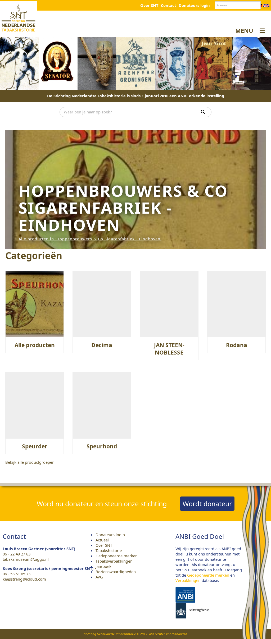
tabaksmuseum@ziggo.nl (26, 559)
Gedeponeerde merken (117, 555)
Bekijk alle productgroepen (30, 462)
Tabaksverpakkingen (114, 561)
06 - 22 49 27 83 (16, 554)
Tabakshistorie (109, 550)
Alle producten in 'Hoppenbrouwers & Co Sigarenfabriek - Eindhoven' (90, 238)
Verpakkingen (188, 580)
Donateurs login (194, 5)
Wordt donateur (207, 503)
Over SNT (149, 5)
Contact (168, 5)
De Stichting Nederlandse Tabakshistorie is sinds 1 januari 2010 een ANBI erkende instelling (135, 95)
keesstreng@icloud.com (24, 579)
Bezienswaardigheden (116, 571)
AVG (99, 577)
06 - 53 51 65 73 (16, 573)
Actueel (102, 540)
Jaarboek (103, 566)
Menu (244, 30)
